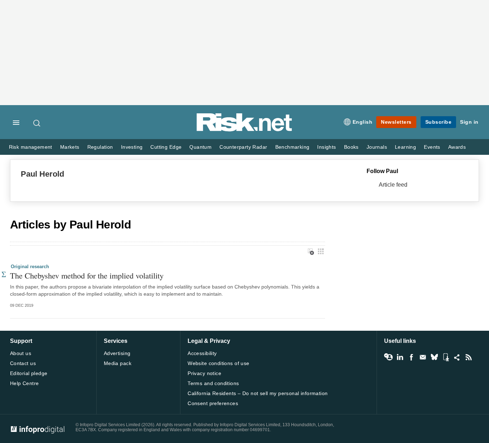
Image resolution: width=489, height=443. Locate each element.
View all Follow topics (388, 357)
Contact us (23, 363)
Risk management (30, 147)
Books (351, 147)
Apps (445, 357)
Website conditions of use (219, 363)
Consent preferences (213, 403)
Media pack (117, 363)
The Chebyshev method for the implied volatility (87, 275)
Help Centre (24, 383)
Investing (132, 147)
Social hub (457, 357)
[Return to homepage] (244, 130)
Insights (326, 147)
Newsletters (396, 122)
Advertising (117, 353)
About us (20, 353)
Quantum (200, 147)
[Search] (37, 123)
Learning (405, 147)
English (363, 122)
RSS (468, 357)
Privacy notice (204, 373)
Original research (30, 266)
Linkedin (400, 357)
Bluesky (434, 357)
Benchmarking (292, 147)
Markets (69, 147)
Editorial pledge (29, 373)
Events (432, 147)
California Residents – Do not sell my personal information (258, 393)
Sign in (469, 122)
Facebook (411, 357)
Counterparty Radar (243, 147)
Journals (377, 147)
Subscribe (438, 122)
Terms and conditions (213, 383)
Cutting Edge (165, 147)
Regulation (100, 147)
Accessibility (202, 353)
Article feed (393, 185)
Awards (457, 147)
